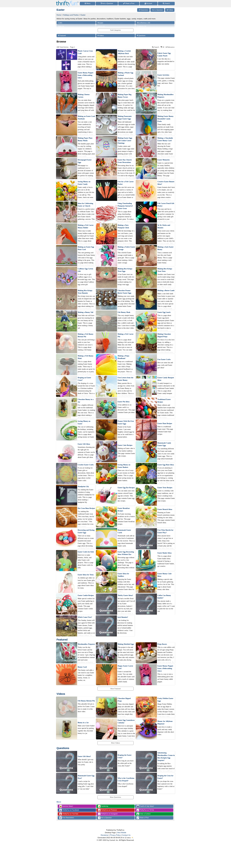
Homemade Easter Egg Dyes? (86, 777)
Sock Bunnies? (122, 617)
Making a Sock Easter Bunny (165, 248)
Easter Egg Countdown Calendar (126, 721)
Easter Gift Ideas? (84, 756)
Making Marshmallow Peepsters (165, 96)
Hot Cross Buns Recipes (86, 508)
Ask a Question (106, 818)
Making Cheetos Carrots (84, 96)
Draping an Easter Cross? (84, 379)
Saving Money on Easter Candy (84, 183)
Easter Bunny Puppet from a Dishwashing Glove (85, 75)
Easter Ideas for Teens (86, 575)
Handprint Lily (83, 486)
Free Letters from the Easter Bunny (125, 379)
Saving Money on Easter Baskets (124, 466)
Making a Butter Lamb (165, 290)
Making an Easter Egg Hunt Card (86, 248)
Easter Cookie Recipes (86, 595)
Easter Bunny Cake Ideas (164, 575)
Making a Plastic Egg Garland (125, 74)
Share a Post (144, 818)
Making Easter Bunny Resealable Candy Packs (165, 118)
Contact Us (126, 835)
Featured (62, 35)
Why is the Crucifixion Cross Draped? (126, 779)
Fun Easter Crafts (164, 359)
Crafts (60, 23)
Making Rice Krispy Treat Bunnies (85, 292)
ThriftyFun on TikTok (146, 810)
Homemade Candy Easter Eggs (164, 444)
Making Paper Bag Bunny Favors (124, 96)
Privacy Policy (115, 835)
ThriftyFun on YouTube (70, 814)
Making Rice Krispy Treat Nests (164, 270)
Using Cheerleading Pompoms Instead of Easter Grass (125, 206)
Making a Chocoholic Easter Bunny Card (165, 139)
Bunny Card (82, 667)
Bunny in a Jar (83, 723)
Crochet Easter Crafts (86, 465)
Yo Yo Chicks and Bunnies (163, 226)
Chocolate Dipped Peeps (124, 700)
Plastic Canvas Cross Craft (85, 52)
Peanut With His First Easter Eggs (126, 422)
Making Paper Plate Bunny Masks (85, 139)
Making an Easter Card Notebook (86, 117)
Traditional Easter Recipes (164, 401)
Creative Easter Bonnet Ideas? (165, 183)
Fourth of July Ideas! (145, 806)
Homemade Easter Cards (124, 531)
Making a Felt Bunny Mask (85, 357)
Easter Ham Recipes (164, 423)
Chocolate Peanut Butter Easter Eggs (124, 292)
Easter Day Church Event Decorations (125, 161)
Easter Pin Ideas (123, 402)
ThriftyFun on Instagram (109, 814)
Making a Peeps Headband (123, 357)
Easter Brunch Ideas (164, 509)
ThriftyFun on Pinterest (108, 810)
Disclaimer (105, 835)
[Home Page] (67, 1)
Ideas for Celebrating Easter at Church (85, 205)
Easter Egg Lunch (163, 312)
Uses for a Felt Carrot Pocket (126, 183)
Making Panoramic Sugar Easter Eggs (125, 117)
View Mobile (121, 832)
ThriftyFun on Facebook (70, 810)
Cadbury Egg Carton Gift (85, 270)
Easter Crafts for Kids (86, 552)
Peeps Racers (162, 644)
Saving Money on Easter (84, 422)
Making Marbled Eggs (126, 644)
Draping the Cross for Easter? (165, 777)
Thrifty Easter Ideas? (125, 595)
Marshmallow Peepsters (86, 644)
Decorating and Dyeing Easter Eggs (86, 531)
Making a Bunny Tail (85, 312)
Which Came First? (85, 617)
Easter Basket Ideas (164, 553)
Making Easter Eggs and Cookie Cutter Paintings (125, 140)
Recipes (100, 23)
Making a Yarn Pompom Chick (123, 226)
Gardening (103, 806)
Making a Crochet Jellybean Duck (124, 52)
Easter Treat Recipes (164, 488)
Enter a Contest (145, 814)
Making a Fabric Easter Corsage (126, 248)
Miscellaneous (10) (143, 23)
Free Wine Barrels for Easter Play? (165, 531)
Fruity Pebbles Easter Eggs (165, 700)
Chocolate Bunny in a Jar (85, 401)
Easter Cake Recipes (125, 445)
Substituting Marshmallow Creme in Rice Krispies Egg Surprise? (166, 756)
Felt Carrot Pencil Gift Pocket (165, 205)
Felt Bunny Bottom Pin (86, 701)
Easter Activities (163, 75)
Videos (101, 35)
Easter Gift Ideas (84, 444)
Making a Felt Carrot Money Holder (85, 226)
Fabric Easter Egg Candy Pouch (164, 54)
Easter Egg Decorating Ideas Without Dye (126, 553)
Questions (141, 35)
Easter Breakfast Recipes (124, 509)
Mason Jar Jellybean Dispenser (165, 722)
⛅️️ (133, 838)
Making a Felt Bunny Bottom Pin (85, 335)
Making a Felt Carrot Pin (125, 335)
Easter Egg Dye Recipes (126, 488)
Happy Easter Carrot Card (125, 667)
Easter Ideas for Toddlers (123, 575)
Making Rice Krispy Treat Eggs (125, 270)
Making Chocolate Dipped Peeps (164, 335)
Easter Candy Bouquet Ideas (165, 379)
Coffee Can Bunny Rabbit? (164, 597)
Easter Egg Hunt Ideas (165, 465)
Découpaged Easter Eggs (85, 161)
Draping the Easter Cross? (125, 756)
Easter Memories (163, 160)
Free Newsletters (68, 818)
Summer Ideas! (66, 806)
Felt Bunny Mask (124, 312)
